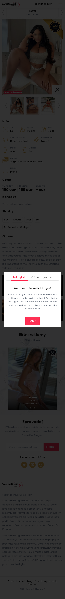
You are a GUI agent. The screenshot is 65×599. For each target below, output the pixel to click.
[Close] (58, 275)
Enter (32, 320)
